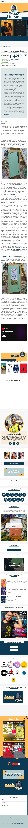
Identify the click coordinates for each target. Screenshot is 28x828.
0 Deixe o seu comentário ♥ (9, 358)
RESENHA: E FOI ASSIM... (7, 36)
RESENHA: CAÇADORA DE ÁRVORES (15, 579)
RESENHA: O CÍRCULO (20, 36)
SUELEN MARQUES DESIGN (19, 823)
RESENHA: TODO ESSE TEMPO (13, 588)
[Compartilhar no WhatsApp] (26, 360)
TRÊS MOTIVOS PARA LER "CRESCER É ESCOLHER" (14, 525)
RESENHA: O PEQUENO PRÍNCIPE (14, 596)
